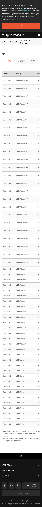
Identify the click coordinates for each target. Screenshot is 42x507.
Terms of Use (15, 501)
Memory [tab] (21, 61)
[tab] (21, 465)
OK (21, 26)
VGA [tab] (33, 61)
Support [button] (6, 476)
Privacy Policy (26, 11)
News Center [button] (8, 470)
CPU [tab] (9, 61)
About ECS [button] (7, 465)
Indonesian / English (21, 493)
